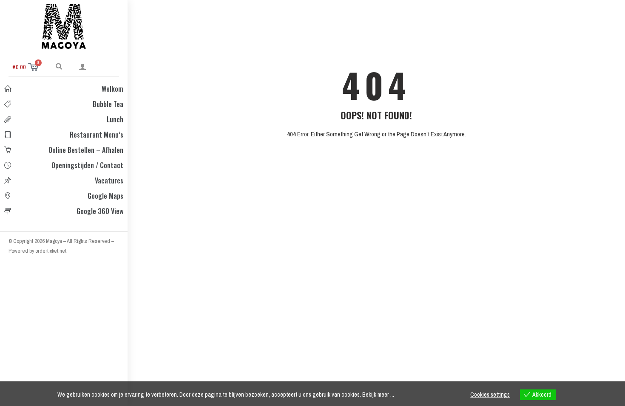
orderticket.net (50, 250)
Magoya (54, 241)
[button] (58, 65)
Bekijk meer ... (378, 394)
